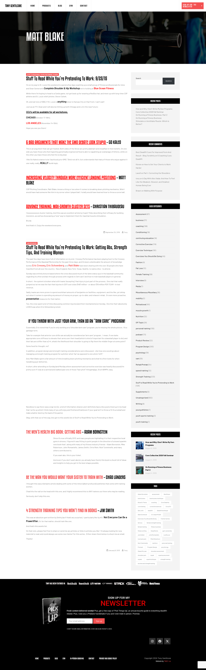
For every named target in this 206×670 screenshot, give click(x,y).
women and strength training (146, 563)
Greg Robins (154, 531)
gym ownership (167, 531)
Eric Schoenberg (55, 265)
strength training (165, 559)
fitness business (156, 527)
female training (142, 527)
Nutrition (139, 316)
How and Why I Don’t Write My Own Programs (154, 109)
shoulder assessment (157, 551)
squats (140, 559)
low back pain (142, 539)
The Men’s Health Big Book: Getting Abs (53, 431)
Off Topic (139, 322)
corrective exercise (155, 506)
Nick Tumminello (143, 543)
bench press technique (156, 498)
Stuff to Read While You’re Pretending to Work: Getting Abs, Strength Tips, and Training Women (76, 249)
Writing (139, 404)
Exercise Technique (144, 250)
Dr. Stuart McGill (156, 514)
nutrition (154, 543)
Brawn (138, 191)
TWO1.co (167, 661)
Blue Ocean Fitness (104, 88)
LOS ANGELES (33, 123)
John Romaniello (154, 535)
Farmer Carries (165, 519)
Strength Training (143, 376)
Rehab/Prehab (142, 364)
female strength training (154, 523)
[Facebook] (160, 641)
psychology (140, 352)
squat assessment (163, 555)
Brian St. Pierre (142, 502)
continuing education (145, 238)
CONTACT (84, 5)
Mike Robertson (155, 539)
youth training (141, 422)
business (139, 220)
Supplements (141, 392)
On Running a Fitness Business (149, 118)
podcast (139, 334)
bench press (141, 498)
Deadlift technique (162, 510)
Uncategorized (32, 243)
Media (138, 286)
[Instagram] (152, 641)
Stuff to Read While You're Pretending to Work (42, 74)
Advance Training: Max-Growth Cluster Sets (58, 206)
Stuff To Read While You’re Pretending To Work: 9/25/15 (66, 78)
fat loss (140, 523)
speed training (142, 370)
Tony (125, 232)
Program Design (142, 346)
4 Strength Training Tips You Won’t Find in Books (61, 510)
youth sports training (144, 416)
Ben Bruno (167, 494)
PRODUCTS (46, 5)
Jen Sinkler (141, 535)
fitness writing (142, 531)
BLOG (60, 5)
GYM (71, 5)
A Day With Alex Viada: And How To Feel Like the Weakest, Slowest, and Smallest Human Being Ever (155, 181)
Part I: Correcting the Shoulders (157, 173)
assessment (155, 494)
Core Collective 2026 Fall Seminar (150, 112)
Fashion (139, 262)
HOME (33, 5)
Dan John (140, 510)
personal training (143, 328)
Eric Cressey (38, 265)
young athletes (142, 410)
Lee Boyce (167, 535)
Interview (140, 280)
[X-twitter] (167, 641)
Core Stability (165, 502)
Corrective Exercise (144, 244)
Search (138, 78)
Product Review (142, 340)
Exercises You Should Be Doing (149, 256)
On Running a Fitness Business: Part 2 (151, 115)
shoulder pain (142, 555)
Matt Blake (73, 265)
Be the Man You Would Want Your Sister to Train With (64, 477)
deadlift (150, 510)
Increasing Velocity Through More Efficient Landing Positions (71, 177)
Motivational (141, 304)
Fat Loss (139, 268)
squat (152, 555)
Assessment (141, 214)
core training (141, 506)
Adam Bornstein (143, 494)
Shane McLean (142, 551)
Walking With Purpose (153, 191)
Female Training (142, 274)
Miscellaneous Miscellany (146, 292)
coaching (139, 226)
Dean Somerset (142, 514)
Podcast (140, 547)
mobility (139, 298)
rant (137, 358)
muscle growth (142, 310)
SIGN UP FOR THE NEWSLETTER (189, 6)
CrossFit (168, 506)
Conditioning (141, 232)
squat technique (151, 559)
